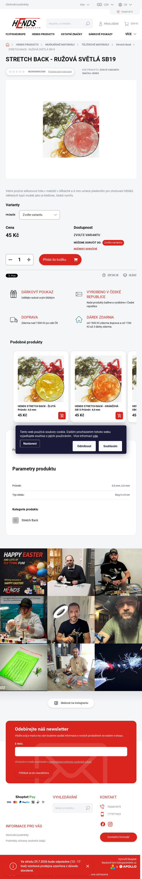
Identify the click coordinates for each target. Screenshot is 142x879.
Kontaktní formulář (118, 837)
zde (95, 436)
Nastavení (30, 443)
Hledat (88, 23)
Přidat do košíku (54, 259)
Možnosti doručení (85, 249)
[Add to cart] (62, 415)
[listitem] (41, 387)
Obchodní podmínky (17, 4)
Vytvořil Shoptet (127, 859)
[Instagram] (110, 823)
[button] (9, 387)
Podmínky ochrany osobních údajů (25, 840)
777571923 (114, 814)
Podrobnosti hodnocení (60, 71)
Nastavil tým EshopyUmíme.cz (119, 862)
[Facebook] (103, 823)
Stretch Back (30, 520)
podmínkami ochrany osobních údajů (70, 761)
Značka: (90, 73)
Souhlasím (110, 446)
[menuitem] (17, 34)
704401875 (114, 806)
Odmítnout (84, 446)
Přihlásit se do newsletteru (34, 772)
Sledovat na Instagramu (74, 702)
